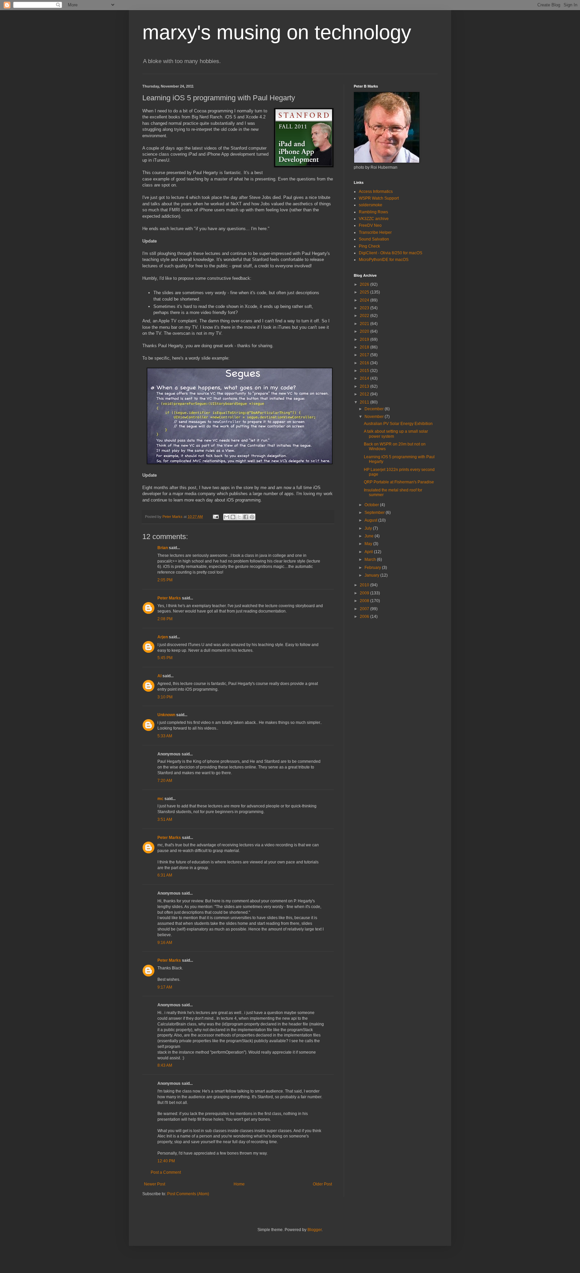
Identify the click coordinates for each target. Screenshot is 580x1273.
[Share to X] (239, 517)
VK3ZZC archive (374, 218)
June (370, 536)
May (369, 543)
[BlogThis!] (233, 517)
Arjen (162, 637)
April (369, 551)
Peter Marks (169, 598)
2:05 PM (165, 580)
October (372, 504)
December (375, 409)
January (372, 575)
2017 (365, 355)
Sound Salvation (374, 239)
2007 (365, 608)
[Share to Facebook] (245, 517)
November (375, 416)
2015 (365, 370)
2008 (365, 600)
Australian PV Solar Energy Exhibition (398, 423)
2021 (365, 323)
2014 (365, 378)
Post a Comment (166, 1172)
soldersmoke (370, 205)
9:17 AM (164, 987)
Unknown (166, 714)
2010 (365, 585)
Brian (162, 547)
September (375, 512)
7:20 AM (164, 780)
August (371, 520)
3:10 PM (165, 697)
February (373, 567)
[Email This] (226, 517)
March (371, 559)
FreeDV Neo (370, 225)
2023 (365, 308)
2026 (365, 284)
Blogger (314, 1229)
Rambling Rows (373, 212)
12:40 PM (166, 1161)
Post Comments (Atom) (188, 1193)
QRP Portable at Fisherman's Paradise (399, 482)
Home (239, 1184)
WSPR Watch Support (379, 198)
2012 (365, 394)
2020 (365, 331)
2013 (365, 386)
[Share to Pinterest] (252, 517)
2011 (365, 402)
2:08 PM (165, 619)
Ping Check (369, 246)
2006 (365, 616)
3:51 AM (164, 819)
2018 (365, 347)
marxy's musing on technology (276, 32)
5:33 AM (164, 736)
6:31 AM (164, 875)
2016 (365, 363)
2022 (365, 315)
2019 (365, 339)
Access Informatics (376, 191)
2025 (365, 292)
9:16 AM (164, 942)
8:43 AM (164, 1065)
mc (160, 798)
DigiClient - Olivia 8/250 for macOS (390, 253)
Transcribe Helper (375, 232)
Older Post (322, 1184)
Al (159, 676)
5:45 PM (165, 657)
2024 (365, 300)
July (369, 528)
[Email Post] (215, 517)
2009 (365, 593)
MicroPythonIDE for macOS (383, 259)
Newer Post (154, 1184)
